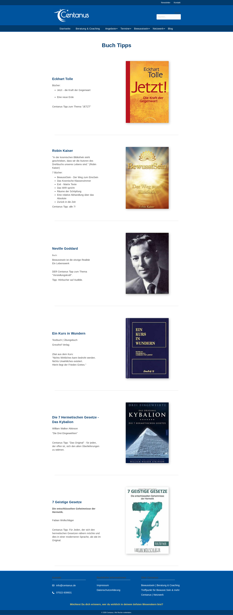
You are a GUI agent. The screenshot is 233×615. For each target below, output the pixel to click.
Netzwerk (158, 28)
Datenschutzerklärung (108, 590)
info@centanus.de (66, 585)
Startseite (64, 28)
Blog (170, 28)
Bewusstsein (141, 28)
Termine (125, 28)
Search (178, 13)
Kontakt (177, 3)
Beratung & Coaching (88, 28)
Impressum (103, 585)
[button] (117, 29)
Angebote (110, 28)
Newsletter (165, 3)
